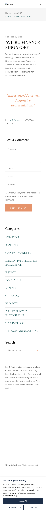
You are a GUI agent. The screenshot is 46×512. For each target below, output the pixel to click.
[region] (23, 494)
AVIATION (18, 13)
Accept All (23, 501)
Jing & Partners (14, 120)
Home (8, 13)
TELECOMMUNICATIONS (21, 331)
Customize (12, 507)
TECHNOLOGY (15, 323)
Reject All (33, 507)
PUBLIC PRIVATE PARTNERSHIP (16, 313)
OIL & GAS (12, 296)
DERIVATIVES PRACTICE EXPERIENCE (21, 263)
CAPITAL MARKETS (18, 253)
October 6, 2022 (13, 37)
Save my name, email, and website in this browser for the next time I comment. (22, 196)
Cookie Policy (11, 496)
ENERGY (10, 272)
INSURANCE (13, 280)
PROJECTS (12, 303)
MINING (10, 288)
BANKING (11, 245)
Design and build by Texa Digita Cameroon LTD (21, 408)
